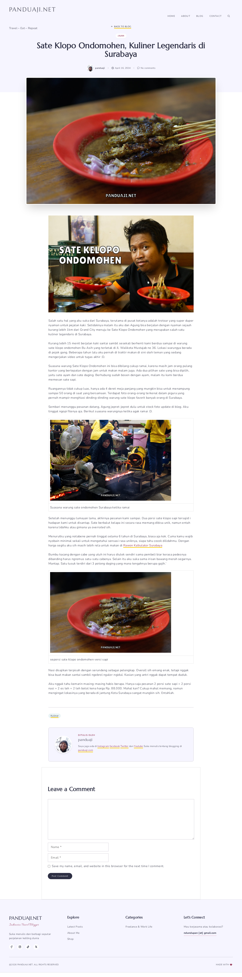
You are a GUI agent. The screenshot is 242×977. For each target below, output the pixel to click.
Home (171, 16)
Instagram (103, 746)
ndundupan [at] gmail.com (200, 933)
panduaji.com (85, 750)
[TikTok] (27, 946)
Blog (199, 16)
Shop (70, 939)
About (185, 16)
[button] (229, 16)
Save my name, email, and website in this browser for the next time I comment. (108, 866)
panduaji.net (32, 9)
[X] (36, 946)
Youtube (138, 746)
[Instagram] (19, 946)
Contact (215, 16)
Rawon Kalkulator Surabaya (142, 545)
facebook (115, 746)
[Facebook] (11, 946)
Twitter (124, 746)
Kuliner (54, 715)
